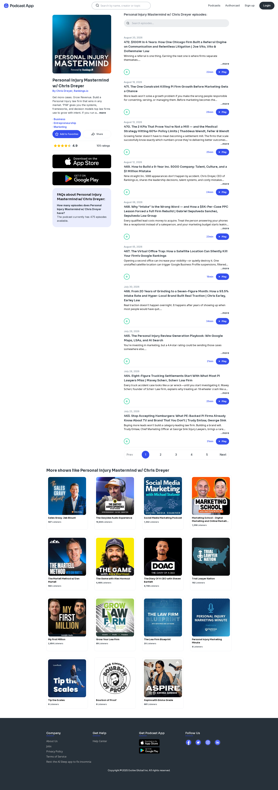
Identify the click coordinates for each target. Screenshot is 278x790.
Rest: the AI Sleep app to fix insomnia (68, 761)
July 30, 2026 (131, 286)
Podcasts (214, 5)
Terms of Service (56, 756)
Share (99, 134)
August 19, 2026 (133, 82)
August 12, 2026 (133, 162)
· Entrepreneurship (64, 123)
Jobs (48, 746)
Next (223, 454)
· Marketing (59, 126)
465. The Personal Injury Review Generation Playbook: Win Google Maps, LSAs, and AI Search (173, 338)
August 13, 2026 (133, 122)
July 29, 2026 (131, 331)
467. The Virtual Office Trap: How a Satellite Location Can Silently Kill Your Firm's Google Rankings (175, 254)
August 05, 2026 (133, 246)
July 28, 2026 (131, 371)
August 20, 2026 (133, 37)
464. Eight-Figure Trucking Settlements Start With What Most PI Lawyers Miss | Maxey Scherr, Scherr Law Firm (172, 378)
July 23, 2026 (131, 411)
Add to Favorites (69, 134)
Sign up (250, 5)
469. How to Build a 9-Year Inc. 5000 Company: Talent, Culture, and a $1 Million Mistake (175, 169)
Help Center (100, 741)
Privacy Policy (54, 751)
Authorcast (232, 5)
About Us (52, 741)
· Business (58, 119)
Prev (130, 454)
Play (224, 72)
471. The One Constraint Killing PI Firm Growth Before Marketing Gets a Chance (176, 89)
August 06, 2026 (133, 202)
